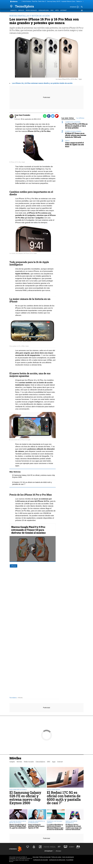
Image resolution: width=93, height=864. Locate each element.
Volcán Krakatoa (26, 1)
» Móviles (20, 697)
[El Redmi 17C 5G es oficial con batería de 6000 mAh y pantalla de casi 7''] (65, 777)
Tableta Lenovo (80, 1)
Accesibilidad (69, 859)
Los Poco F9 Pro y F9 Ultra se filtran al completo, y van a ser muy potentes (76, 126)
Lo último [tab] (80, 118)
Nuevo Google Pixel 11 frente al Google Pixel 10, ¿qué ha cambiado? (17, 826)
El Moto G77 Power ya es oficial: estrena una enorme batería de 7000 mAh (75, 135)
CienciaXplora (44, 10)
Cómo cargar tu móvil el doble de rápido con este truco (74, 144)
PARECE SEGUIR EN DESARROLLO (71, 822)
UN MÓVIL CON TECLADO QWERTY (54, 822)
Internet (63, 10)
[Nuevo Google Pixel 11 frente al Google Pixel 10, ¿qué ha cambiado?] (18, 814)
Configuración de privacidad (40, 859)
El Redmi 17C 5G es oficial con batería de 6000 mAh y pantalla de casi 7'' (64, 798)
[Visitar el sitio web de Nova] (46, 846)
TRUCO (67, 141)
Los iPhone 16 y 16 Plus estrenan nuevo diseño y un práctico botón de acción (42, 83)
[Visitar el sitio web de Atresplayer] (50, 851)
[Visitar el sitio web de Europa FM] (72, 846)
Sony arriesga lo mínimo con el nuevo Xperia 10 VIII (36, 826)
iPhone (13, 566)
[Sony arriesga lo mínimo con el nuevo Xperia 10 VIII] (37, 814)
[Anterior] (21, 1)
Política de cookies (56, 857)
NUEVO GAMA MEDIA (53, 789)
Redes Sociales (31, 10)
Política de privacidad (45, 857)
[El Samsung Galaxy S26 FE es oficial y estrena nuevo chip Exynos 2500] (27, 777)
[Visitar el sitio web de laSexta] (34, 846)
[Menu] (82, 10)
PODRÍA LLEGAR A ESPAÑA (73, 131)
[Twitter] (15, 117)
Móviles (21, 10)
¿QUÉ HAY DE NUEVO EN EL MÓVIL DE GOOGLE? (17, 822)
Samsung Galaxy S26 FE (53, 1)
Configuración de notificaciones (57, 859)
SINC (51, 10)
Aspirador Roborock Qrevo (68, 1)
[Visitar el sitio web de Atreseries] (59, 846)
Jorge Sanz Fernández (22, 115)
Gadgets (13, 10)
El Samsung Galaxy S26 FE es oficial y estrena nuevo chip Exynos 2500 (25, 798)
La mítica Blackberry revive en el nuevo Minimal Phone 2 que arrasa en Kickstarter (55, 827)
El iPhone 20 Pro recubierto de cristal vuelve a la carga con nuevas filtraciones (74, 827)
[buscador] (82, 7)
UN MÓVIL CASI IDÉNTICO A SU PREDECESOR (36, 822)
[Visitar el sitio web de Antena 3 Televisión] (27, 846)
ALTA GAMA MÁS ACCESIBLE (18, 789)
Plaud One (34, 1)
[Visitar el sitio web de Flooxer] (58, 851)
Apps (57, 10)
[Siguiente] (83, 1)
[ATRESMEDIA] (15, 849)
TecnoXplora (13, 697)
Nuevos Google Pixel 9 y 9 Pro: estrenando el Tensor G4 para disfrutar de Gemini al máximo (28, 529)
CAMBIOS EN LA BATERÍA (72, 122)
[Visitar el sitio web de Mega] (53, 846)
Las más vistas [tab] (67, 118)
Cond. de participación (68, 857)
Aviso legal (36, 857)
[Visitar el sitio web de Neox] (40, 846)
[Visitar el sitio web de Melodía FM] (78, 846)
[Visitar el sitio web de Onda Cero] (65, 846)
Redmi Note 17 (42, 1)
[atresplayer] (74, 7)
